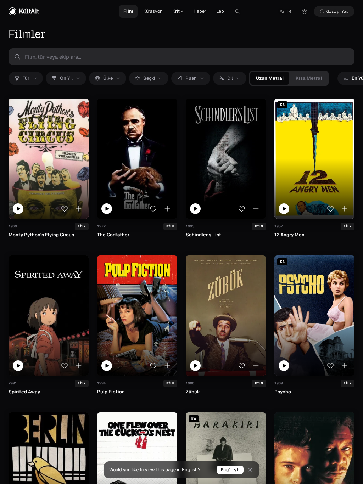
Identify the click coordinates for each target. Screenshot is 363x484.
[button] (285, 11)
